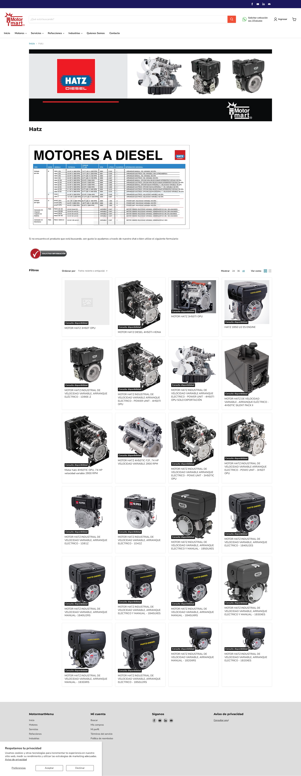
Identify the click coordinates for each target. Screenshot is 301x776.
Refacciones (55, 33)
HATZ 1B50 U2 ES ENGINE (240, 327)
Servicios (36, 33)
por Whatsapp (255, 20)
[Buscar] (231, 19)
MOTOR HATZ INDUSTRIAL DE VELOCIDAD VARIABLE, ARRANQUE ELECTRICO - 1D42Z (139, 540)
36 (238, 270)
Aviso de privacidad (16, 759)
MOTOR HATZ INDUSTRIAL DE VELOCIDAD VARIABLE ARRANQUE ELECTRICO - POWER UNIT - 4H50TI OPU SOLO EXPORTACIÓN (192, 395)
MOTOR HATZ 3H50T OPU (80, 328)
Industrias (75, 33)
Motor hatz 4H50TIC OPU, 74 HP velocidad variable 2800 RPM (83, 471)
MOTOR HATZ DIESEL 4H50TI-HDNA (139, 332)
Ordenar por (68, 271)
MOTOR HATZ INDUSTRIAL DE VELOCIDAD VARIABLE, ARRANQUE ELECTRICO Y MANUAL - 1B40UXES (139, 610)
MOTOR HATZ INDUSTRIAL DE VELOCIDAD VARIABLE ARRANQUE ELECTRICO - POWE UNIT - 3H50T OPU (245, 468)
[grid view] (265, 271)
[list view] (270, 271)
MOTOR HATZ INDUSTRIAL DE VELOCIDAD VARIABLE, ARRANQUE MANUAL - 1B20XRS (192, 657)
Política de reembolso (102, 738)
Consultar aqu (221, 720)
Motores (20, 33)
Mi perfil (95, 729)
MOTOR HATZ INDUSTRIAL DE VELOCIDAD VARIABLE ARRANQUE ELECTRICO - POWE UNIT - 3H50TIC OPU (192, 474)
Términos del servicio (101, 733)
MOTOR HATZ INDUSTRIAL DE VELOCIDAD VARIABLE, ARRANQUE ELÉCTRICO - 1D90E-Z (86, 394)
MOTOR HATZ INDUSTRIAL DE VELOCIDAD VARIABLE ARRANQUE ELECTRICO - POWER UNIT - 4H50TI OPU (139, 399)
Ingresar (282, 19)
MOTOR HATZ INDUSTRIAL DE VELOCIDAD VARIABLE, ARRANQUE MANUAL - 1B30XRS (86, 679)
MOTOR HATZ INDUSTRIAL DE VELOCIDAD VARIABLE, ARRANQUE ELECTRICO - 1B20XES (245, 657)
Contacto (114, 33)
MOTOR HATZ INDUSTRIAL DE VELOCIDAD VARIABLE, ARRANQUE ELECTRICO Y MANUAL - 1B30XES (245, 611)
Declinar (80, 768)
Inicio (7, 33)
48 (243, 270)
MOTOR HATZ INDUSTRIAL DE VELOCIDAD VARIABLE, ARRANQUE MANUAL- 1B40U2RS (86, 612)
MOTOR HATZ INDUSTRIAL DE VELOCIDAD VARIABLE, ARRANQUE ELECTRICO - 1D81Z (86, 540)
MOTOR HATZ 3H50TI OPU (187, 316)
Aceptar (49, 768)
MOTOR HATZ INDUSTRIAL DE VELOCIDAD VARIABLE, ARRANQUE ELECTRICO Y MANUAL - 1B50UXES (192, 545)
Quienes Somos (96, 33)
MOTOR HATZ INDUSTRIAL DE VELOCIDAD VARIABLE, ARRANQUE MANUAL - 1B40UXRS (192, 612)
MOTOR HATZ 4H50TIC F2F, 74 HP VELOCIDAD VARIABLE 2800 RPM (138, 462)
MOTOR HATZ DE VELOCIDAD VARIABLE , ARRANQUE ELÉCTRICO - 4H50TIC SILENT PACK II (246, 402)
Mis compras (97, 724)
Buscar (94, 720)
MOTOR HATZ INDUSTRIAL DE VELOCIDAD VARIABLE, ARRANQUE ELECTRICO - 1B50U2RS (139, 679)
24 (233, 270)
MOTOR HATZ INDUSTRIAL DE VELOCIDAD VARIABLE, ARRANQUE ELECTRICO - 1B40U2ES (245, 542)
